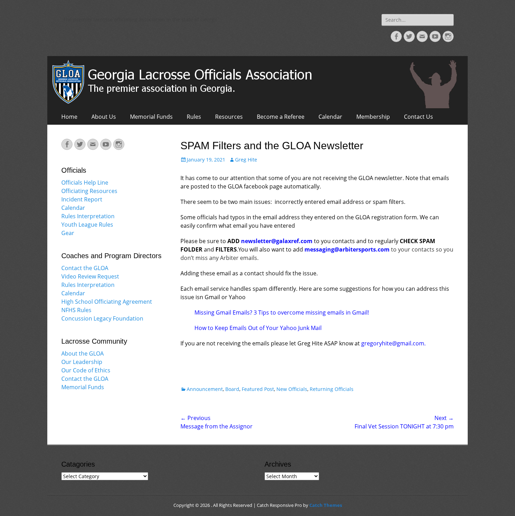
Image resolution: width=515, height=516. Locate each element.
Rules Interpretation (88, 216)
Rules (194, 117)
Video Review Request (90, 276)
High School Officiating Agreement (106, 301)
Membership (373, 117)
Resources (229, 117)
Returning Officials (331, 389)
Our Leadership (81, 362)
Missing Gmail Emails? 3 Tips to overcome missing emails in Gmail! (281, 312)
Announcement (205, 389)
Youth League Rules (87, 224)
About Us (103, 117)
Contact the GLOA (84, 268)
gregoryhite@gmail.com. (393, 343)
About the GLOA (82, 353)
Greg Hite (246, 159)
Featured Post (258, 389)
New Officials (291, 389)
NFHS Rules (76, 310)
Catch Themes (325, 505)
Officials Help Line (84, 182)
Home (69, 117)
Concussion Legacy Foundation (102, 318)
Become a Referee (280, 117)
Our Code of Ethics (85, 370)
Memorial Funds (151, 117)
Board (232, 389)
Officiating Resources (89, 191)
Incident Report (81, 199)
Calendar (330, 117)
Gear (67, 233)
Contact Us (418, 117)
